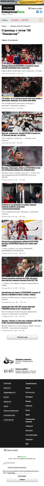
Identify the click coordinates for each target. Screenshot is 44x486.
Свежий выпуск (31, 383)
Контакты (29, 430)
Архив (28, 414)
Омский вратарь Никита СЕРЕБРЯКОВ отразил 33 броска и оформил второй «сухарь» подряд (21, 293)
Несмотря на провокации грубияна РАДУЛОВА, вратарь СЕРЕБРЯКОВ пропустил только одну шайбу (20, 243)
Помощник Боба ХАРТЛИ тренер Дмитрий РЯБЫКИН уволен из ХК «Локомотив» (18, 308)
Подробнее (11, 473)
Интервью (29, 397)
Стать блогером (31, 435)
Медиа (28, 388)
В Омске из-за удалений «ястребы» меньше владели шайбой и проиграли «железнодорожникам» (19, 207)
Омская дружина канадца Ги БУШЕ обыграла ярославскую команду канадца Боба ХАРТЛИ (20, 279)
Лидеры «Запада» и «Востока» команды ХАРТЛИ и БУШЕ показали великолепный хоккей (22, 322)
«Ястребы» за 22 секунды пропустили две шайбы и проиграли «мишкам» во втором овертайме (22, 99)
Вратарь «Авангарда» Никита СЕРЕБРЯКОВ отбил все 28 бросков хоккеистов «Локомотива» (21, 169)
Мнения (28, 401)
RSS (27, 444)
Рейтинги (29, 406)
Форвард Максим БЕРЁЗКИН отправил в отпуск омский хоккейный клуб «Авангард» (20, 67)
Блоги (28, 410)
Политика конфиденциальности (17, 467)
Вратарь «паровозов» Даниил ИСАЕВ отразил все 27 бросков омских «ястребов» (21, 134)
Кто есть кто (30, 392)
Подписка (29, 439)
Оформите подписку (23, 359)
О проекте (29, 426)
